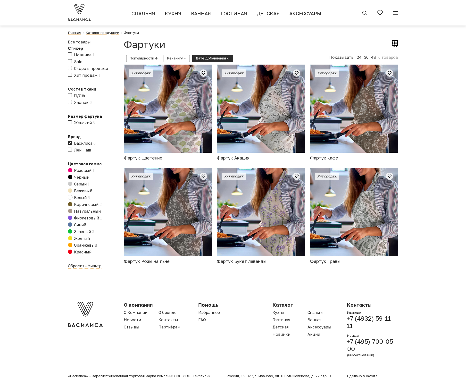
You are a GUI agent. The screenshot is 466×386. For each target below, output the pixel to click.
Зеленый (84, 231)
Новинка (84, 55)
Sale (78, 61)
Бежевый (83, 191)
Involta (371, 376)
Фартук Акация (233, 157)
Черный (81, 177)
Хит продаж (87, 75)
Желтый (82, 238)
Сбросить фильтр (84, 265)
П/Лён (80, 95)
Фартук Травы (325, 261)
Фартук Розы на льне (147, 261)
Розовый (84, 170)
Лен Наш (82, 150)
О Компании (135, 312)
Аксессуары (305, 13)
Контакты (168, 319)
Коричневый (88, 204)
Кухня (173, 13)
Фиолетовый (88, 218)
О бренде (167, 312)
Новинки (281, 334)
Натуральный (87, 211)
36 (366, 57)
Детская (268, 13)
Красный (83, 252)
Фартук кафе (324, 157)
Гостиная (234, 13)
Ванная (201, 13)
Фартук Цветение (143, 157)
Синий (80, 225)
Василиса (85, 143)
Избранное (209, 312)
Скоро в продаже (91, 68)
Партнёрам (169, 327)
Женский (84, 123)
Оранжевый (85, 245)
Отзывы (131, 327)
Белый (82, 197)
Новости (132, 319)
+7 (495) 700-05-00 (371, 347)
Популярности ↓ (144, 58)
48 (373, 57)
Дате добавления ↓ (213, 58)
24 (359, 57)
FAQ (202, 319)
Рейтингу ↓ (176, 58)
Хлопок (83, 102)
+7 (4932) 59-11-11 (370, 322)
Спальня (143, 13)
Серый (82, 184)
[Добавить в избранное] (203, 73)
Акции (314, 334)
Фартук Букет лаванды (241, 261)
